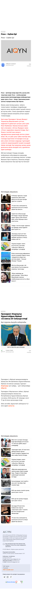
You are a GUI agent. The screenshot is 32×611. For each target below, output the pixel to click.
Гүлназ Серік (9, 350)
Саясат (3, 31)
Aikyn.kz (4, 388)
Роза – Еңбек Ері (9, 34)
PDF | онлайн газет (8, 569)
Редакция (5, 568)
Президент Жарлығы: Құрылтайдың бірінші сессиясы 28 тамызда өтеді (14, 316)
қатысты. (11, 406)
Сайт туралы (6, 566)
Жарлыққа (4, 386)
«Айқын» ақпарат (11, 64)
